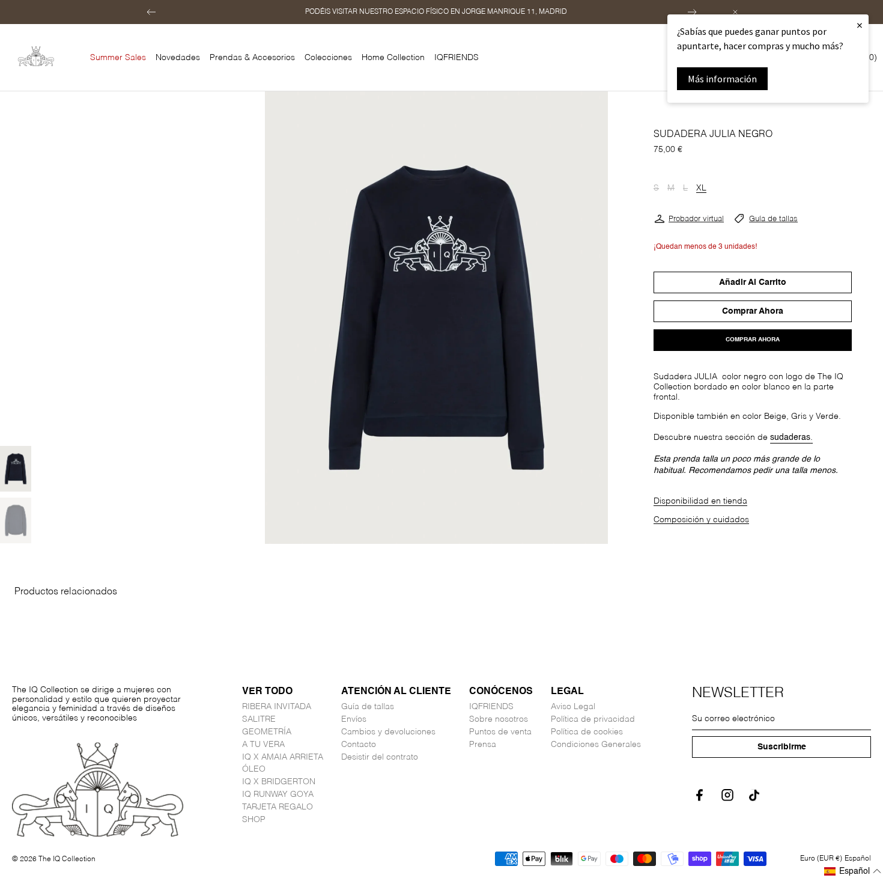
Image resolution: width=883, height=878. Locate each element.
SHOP (254, 820)
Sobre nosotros (498, 719)
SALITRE (259, 719)
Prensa (482, 744)
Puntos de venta (500, 732)
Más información (722, 79)
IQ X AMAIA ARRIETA (282, 757)
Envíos (353, 719)
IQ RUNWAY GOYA (278, 794)
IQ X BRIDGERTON (278, 782)
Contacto (358, 744)
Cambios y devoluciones (388, 732)
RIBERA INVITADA (276, 707)
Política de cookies (587, 732)
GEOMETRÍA (266, 732)
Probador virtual (696, 219)
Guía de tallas (773, 219)
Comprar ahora (753, 340)
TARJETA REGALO (277, 807)
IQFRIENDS (491, 707)
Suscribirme (781, 747)
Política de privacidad (593, 719)
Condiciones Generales (596, 744)
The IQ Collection (67, 859)
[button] (151, 12)
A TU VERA (263, 744)
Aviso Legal (573, 707)
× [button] (860, 24)
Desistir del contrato (379, 757)
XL (701, 189)
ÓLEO (254, 769)
